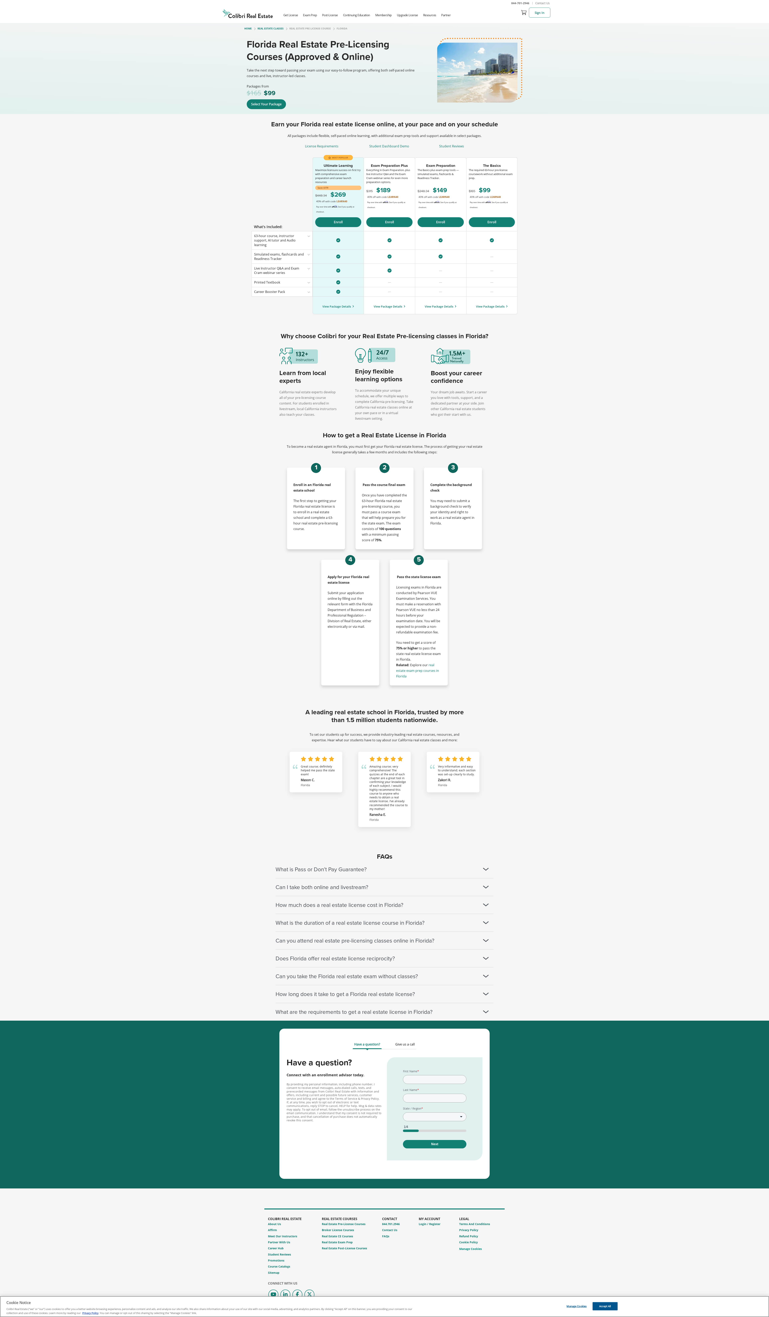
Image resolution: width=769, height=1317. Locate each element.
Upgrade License (407, 15)
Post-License (330, 15)
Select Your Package (266, 104)
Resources (429, 15)
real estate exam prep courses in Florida (417, 670)
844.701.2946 (391, 1224)
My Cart (524, 13)
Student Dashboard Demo (389, 146)
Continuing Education (356, 15)
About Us (274, 1224)
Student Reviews (451, 146)
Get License (290, 15)
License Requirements (321, 146)
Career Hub (276, 1248)
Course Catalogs (279, 1266)
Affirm (272, 1230)
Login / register (429, 1224)
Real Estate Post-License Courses (344, 1248)
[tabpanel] (384, 1111)
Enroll (338, 222)
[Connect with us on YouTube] (273, 1295)
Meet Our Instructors (282, 1236)
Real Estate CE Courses (337, 1236)
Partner (446, 15)
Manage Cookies (470, 1249)
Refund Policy (468, 1236)
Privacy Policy (468, 1230)
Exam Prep (310, 15)
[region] (384, 1306)
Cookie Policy (468, 1242)
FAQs (385, 1236)
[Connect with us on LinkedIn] (285, 1295)
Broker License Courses (338, 1230)
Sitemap (273, 1273)
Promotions (276, 1260)
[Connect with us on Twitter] (309, 1295)
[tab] (367, 1045)
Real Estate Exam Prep (337, 1242)
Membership (383, 15)
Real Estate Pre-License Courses (343, 1224)
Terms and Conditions (474, 1224)
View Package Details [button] (336, 306)
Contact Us (542, 3)
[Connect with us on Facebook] (297, 1295)
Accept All (605, 1306)
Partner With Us (279, 1242)
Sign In (540, 13)
